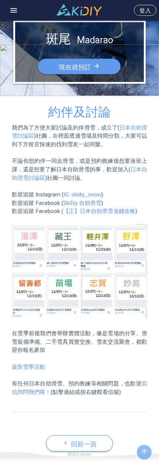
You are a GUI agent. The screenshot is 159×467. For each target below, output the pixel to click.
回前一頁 (79, 444)
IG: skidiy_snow (82, 194)
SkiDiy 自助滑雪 (82, 203)
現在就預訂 (79, 67)
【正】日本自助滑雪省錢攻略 (99, 211)
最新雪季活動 (28, 367)
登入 (145, 10)
